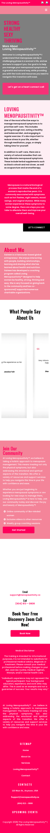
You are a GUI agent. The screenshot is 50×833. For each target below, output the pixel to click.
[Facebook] (42, 3)
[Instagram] (47, 3)
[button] (45, 10)
